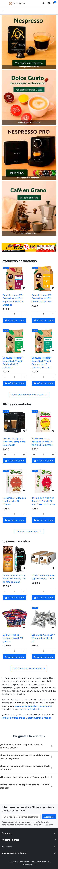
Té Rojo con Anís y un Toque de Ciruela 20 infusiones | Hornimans (43, 501)
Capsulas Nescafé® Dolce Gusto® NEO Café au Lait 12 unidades (13, 362)
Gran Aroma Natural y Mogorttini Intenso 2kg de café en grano (14, 578)
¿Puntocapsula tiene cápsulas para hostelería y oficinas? (26, 786)
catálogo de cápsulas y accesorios (33, 706)
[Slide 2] (26, 248)
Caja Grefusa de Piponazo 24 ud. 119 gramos (13, 638)
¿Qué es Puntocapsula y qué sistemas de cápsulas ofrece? (26, 746)
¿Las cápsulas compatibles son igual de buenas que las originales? (26, 757)
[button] (43, 3)
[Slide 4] (32, 248)
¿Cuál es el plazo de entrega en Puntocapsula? (26, 777)
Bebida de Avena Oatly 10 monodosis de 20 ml (43, 638)
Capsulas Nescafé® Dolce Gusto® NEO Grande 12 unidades (42, 298)
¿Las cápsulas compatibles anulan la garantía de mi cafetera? (26, 768)
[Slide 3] (29, 248)
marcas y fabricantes (30, 709)
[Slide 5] (35, 248)
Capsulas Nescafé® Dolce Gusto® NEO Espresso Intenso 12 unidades (13, 300)
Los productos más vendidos (28, 668)
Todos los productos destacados (28, 394)
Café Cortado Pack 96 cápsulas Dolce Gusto (43, 577)
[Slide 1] (22, 248)
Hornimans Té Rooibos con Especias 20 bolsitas (14, 501)
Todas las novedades (28, 531)
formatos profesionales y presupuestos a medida (27, 717)
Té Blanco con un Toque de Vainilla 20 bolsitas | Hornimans (42, 441)
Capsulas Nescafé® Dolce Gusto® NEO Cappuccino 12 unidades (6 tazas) (42, 362)
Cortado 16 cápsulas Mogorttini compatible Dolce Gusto (14, 441)
